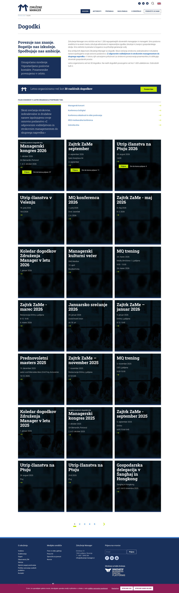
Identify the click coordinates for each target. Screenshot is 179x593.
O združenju (136, 11)
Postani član (148, 89)
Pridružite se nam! (152, 11)
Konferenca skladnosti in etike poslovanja (85, 115)
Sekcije (20, 562)
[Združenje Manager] (30, 7)
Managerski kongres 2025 (81, 416)
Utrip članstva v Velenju (36, 200)
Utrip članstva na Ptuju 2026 (134, 146)
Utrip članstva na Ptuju (37, 467)
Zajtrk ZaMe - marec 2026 (33, 307)
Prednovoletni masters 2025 (34, 360)
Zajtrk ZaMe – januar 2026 (131, 307)
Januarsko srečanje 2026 (87, 307)
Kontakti (21, 573)
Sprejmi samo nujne (143, 588)
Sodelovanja (22, 554)
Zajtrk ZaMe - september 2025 (132, 414)
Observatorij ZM (23, 559)
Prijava (26, 172)
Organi (20, 557)
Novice (49, 559)
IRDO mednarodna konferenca (80, 120)
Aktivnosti (97, 11)
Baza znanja (122, 11)
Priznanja (109, 11)
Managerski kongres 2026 (33, 148)
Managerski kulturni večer (82, 253)
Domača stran (21, 15)
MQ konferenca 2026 (83, 200)
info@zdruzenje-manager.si (85, 558)
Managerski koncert (76, 105)
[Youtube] (147, 3)
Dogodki (85, 11)
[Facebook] (139, 3)
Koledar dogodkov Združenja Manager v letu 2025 (38, 418)
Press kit (50, 554)
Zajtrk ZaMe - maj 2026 (134, 200)
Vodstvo (21, 551)
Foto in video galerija (54, 551)
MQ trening (128, 251)
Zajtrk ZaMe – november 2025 (83, 360)
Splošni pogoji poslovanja (27, 565)
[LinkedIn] (143, 3)
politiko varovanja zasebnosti (98, 588)
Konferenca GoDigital (76, 110)
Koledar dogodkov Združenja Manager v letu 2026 (38, 257)
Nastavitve (115, 588)
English (159, 3)
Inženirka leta (73, 125)
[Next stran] (104, 526)
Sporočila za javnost (54, 557)
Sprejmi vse (126, 588)
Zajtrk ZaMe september (80, 146)
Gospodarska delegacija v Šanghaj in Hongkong (130, 471)
